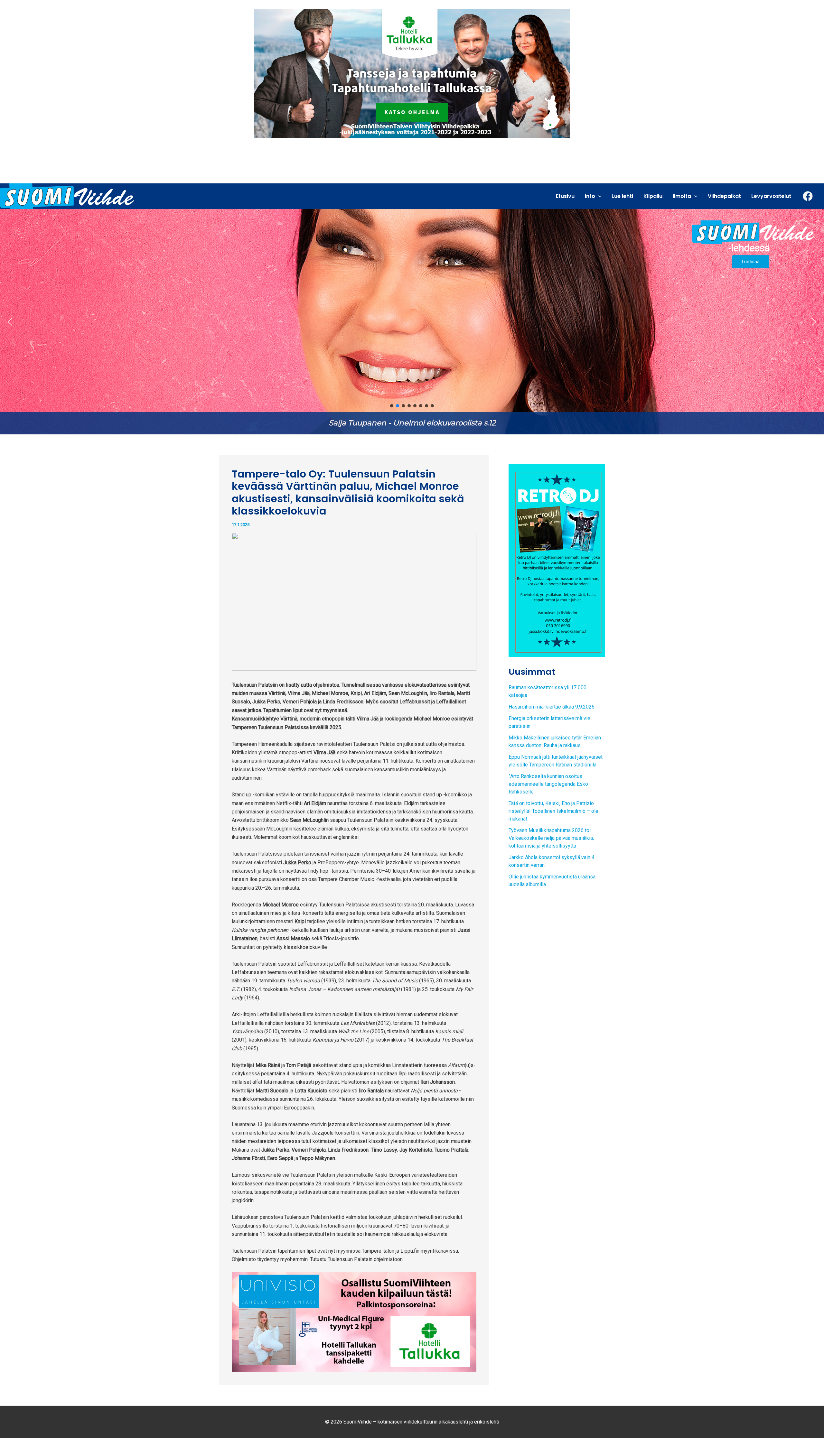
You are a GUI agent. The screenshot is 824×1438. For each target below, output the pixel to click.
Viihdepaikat (724, 196)
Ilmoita (682, 196)
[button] (10, 322)
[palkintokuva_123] (354, 1322)
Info (590, 196)
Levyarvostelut (771, 196)
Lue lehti (622, 196)
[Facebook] (808, 196)
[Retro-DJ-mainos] (557, 560)
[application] (598, 196)
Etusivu (565, 196)
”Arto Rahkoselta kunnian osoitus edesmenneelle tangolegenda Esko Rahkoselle (548, 784)
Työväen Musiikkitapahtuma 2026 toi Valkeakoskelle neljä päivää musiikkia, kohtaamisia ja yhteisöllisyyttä (551, 838)
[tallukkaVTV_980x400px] (412, 73)
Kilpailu (652, 196)
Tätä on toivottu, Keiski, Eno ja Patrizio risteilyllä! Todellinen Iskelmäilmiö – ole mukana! (553, 811)
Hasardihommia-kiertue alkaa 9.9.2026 (552, 707)
